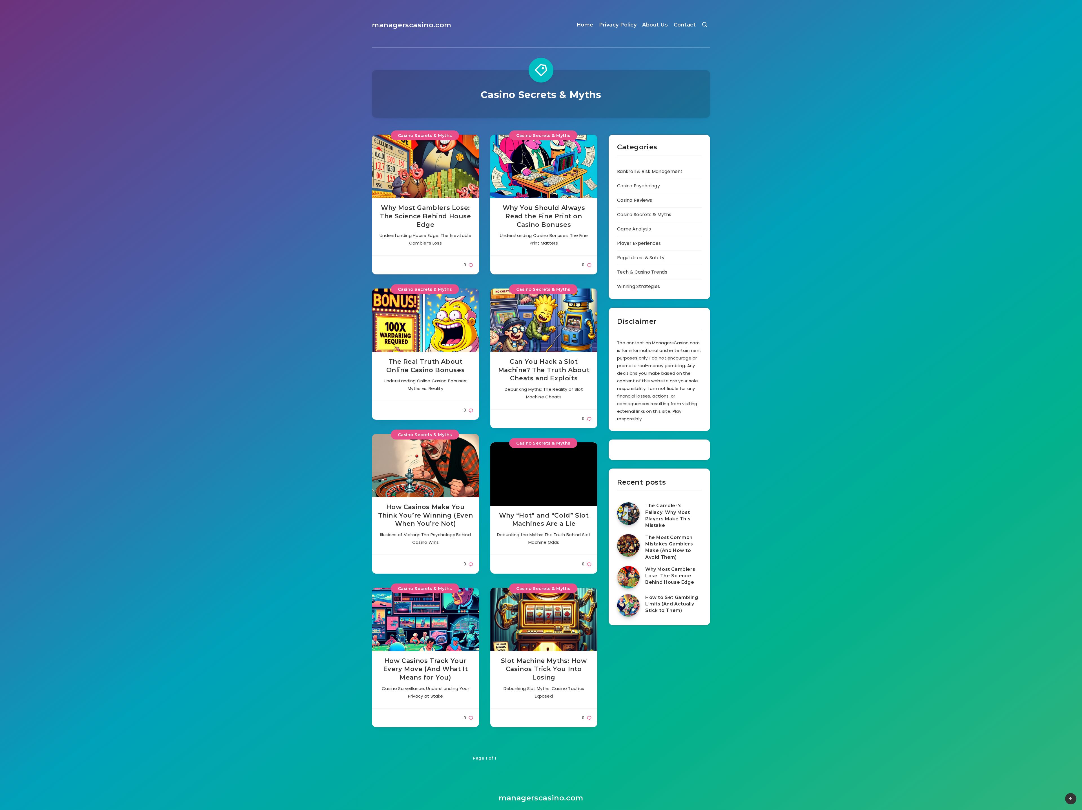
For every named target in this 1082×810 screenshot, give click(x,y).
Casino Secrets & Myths (425, 135)
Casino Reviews (634, 200)
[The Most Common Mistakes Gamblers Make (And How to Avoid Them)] (628, 545)
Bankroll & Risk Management (650, 171)
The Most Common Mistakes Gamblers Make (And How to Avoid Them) (669, 547)
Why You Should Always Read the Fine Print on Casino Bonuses (544, 216)
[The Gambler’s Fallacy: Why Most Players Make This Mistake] (628, 513)
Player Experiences (639, 243)
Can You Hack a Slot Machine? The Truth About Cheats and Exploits (543, 370)
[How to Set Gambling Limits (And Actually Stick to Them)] (628, 605)
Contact (685, 25)
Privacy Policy (618, 25)
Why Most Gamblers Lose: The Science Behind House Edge (425, 216)
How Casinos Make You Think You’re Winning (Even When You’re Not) (425, 515)
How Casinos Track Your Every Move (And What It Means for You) (425, 669)
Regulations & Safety (640, 257)
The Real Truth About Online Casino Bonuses (425, 366)
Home (585, 25)
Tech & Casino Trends (642, 272)
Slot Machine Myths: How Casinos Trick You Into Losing (544, 669)
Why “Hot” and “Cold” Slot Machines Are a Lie (544, 520)
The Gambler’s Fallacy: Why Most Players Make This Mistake (667, 515)
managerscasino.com (411, 25)
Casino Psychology (638, 186)
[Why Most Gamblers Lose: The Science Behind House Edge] (628, 577)
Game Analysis (634, 229)
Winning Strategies (638, 286)
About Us (655, 25)
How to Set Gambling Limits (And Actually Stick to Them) (671, 604)
